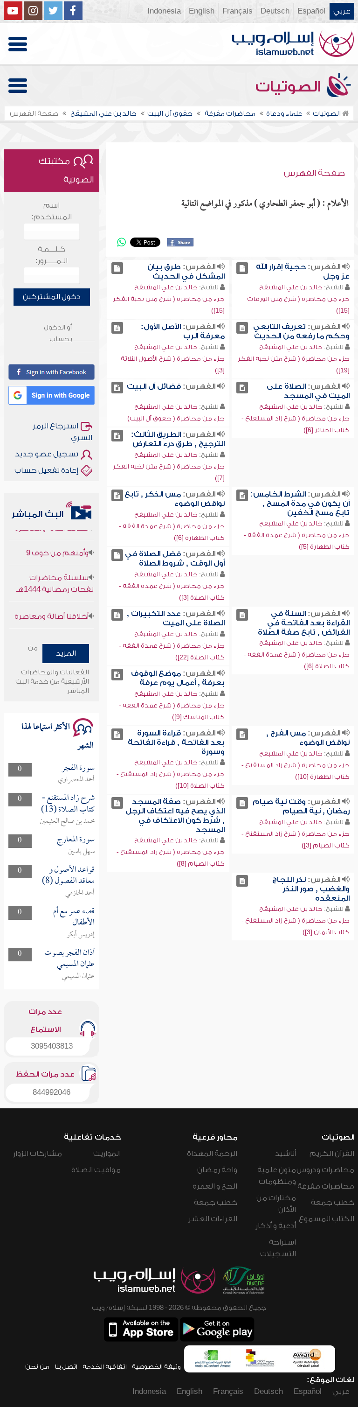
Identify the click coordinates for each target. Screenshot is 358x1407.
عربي (342, 11)
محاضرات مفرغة (325, 1186)
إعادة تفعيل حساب (46, 470)
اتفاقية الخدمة (105, 1366)
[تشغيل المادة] (242, 268)
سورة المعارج (76, 840)
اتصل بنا (66, 1366)
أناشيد (285, 1153)
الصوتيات (289, 86)
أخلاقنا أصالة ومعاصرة (51, 606)
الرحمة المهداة (212, 1153)
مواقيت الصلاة (96, 1170)
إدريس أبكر (81, 934)
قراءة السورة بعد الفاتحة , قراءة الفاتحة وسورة (176, 742)
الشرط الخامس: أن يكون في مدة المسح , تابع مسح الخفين (300, 503)
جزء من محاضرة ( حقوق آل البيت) (176, 418)
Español (311, 11)
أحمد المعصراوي (76, 779)
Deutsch (275, 11)
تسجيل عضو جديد (46, 454)
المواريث (107, 1153)
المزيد (66, 653)
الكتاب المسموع (326, 1219)
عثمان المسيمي (78, 976)
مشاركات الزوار (37, 1153)
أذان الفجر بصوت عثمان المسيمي (69, 958)
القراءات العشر (212, 1219)
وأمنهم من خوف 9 (57, 543)
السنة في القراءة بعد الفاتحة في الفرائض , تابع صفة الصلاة (304, 623)
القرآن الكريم (332, 1153)
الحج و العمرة (215, 1186)
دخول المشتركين (52, 297)
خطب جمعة (332, 1202)
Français (237, 11)
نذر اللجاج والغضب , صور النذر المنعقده (311, 889)
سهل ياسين (81, 851)
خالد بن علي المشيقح (291, 287)
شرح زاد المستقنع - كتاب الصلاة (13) (68, 804)
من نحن (37, 1366)
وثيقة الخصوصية (156, 1366)
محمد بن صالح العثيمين (67, 821)
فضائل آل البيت (154, 386)
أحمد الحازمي (80, 893)
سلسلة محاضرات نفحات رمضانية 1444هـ (55, 574)
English (201, 11)
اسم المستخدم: (51, 211)
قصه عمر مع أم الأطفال (74, 917)
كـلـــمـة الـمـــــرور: (51, 255)
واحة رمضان (217, 1170)
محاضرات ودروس (325, 1170)
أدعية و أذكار (275, 1226)
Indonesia (164, 11)
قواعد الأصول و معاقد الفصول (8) (68, 875)
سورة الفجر (78, 768)
